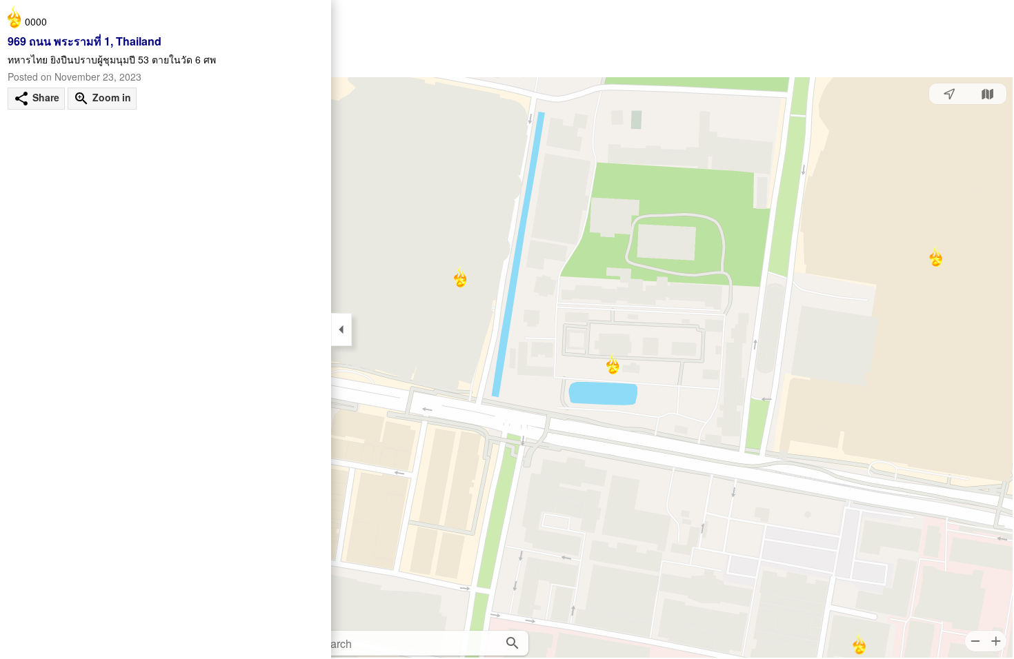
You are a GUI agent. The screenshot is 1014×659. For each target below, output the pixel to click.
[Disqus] (166, 317)
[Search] (512, 643)
